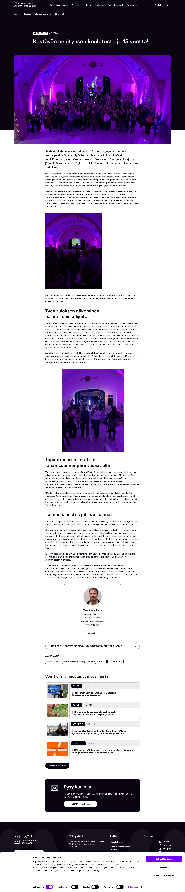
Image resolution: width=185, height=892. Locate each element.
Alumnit (49, 662)
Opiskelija (102, 662)
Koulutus (91, 662)
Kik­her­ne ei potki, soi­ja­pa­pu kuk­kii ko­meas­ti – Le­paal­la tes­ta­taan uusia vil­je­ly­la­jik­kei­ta (94, 713)
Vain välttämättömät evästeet (164, 875)
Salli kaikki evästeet (164, 859)
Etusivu (17, 14)
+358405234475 (92, 625)
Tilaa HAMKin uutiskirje (79, 804)
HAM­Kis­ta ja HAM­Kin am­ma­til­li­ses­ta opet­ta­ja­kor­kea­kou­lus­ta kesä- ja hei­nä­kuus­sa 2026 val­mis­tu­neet (102, 751)
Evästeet (113, 850)
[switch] (74, 887)
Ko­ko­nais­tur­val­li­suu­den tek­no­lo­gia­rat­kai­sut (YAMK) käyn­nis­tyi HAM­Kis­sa (94, 694)
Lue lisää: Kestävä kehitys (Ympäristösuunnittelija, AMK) (86, 645)
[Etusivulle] (25, 4)
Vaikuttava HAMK (115, 662)
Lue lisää (90, 633)
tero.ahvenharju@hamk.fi (93, 621)
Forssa (57, 662)
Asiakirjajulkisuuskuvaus (120, 846)
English (158, 5)
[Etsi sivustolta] (167, 5)
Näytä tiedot (133, 887)
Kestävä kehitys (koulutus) (74, 662)
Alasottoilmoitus (116, 842)
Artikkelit (40, 33)
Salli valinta (164, 867)
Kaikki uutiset (56, 765)
